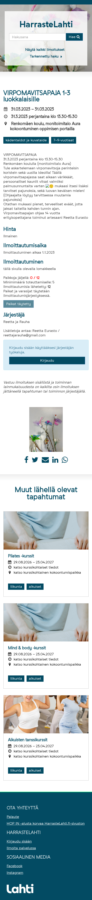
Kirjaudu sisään (19, 841)
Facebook (14, 866)
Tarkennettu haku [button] (45, 56)
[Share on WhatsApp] (65, 461)
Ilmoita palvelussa (21, 848)
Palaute (13, 817)
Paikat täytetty (18, 304)
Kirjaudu (47, 360)
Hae (73, 37)
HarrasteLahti (46, 24)
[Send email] (45, 461)
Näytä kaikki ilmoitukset (45, 49)
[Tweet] (35, 461)
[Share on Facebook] (26, 461)
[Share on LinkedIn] (55, 461)
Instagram (15, 872)
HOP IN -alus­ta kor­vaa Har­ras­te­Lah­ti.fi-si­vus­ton (46, 823)
